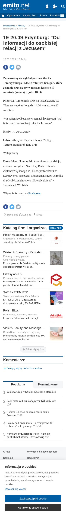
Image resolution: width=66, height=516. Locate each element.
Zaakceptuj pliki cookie (33, 498)
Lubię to (26, 214)
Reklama (8, 457)
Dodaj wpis (55, 228)
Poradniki (55, 15)
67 (21, 415)
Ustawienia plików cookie (33, 507)
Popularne (18, 384)
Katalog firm (29, 15)
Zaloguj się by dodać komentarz (24, 368)
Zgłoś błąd (12, 214)
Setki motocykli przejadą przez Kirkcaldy (29, 400)
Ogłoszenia (13, 15)
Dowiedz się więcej (15, 488)
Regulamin (33, 457)
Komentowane (48, 384)
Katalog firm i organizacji (26, 228)
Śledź (39, 214)
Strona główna (9, 26)
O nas (6, 451)
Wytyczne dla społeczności (42, 451)
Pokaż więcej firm (34, 349)
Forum (43, 15)
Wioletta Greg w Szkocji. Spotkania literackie (31, 391)
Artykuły (21, 26)
